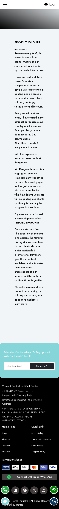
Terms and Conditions (41, 439)
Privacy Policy (37, 433)
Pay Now (6, 451)
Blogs (4, 433)
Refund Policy (37, 445)
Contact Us (6, 445)
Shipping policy (38, 451)
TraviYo (19, 504)
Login (53, 4)
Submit (39, 366)
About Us (6, 439)
